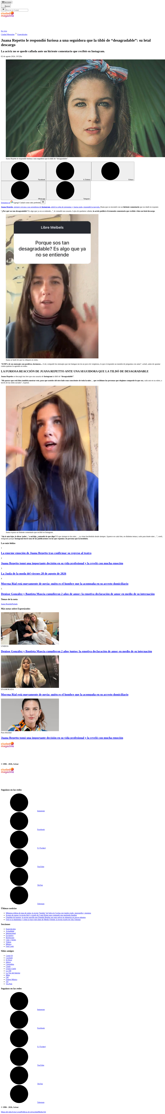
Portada (15, 604)
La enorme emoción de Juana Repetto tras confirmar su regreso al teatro (46, 553)
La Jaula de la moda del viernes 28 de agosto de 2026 (33, 573)
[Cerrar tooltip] (43, 202)
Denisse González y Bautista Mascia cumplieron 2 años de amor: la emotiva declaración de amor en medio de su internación (78, 593)
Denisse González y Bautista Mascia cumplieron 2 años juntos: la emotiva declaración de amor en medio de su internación (76, 651)
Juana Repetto (6, 604)
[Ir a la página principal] (19, 29)
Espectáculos (22, 34)
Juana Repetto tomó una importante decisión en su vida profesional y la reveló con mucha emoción (62, 563)
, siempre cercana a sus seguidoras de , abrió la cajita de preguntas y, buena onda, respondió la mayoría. (50, 207)
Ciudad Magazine (7, 34)
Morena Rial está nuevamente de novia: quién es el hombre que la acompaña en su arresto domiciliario (64, 583)
